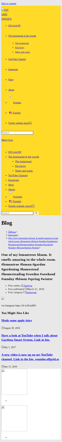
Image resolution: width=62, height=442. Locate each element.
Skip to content (8, 3)
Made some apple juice (16, 320)
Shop (11, 184)
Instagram (13, 180)
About (11, 189)
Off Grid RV (15, 152)
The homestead (23, 161)
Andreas (28, 285)
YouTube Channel (18, 175)
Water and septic (24, 170)
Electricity (20, 166)
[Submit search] (36, 213)
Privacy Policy (15, 400)
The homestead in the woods (23, 156)
